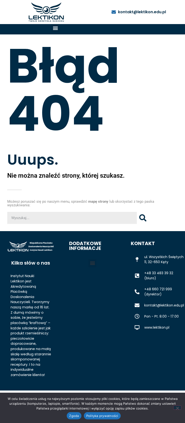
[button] (55, 28)
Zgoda (74, 416)
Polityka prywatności (102, 416)
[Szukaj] (143, 218)
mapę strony (98, 201)
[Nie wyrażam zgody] (177, 407)
